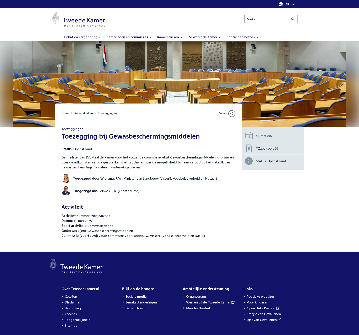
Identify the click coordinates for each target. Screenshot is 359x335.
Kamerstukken (83, 113)
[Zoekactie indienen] (293, 19)
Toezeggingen (107, 113)
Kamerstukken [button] (168, 37)
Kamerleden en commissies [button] (128, 37)
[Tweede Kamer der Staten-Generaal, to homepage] (78, 19)
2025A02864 (100, 216)
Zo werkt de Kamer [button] (203, 37)
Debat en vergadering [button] (81, 37)
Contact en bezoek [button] (241, 37)
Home (65, 113)
